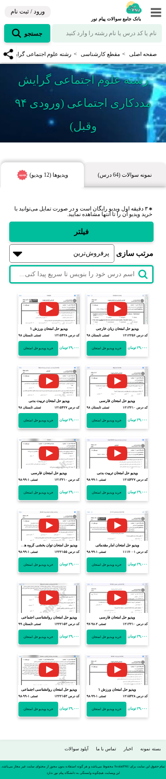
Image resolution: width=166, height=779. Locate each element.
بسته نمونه (150, 748)
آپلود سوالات (77, 748)
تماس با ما (106, 748)
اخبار (128, 748)
